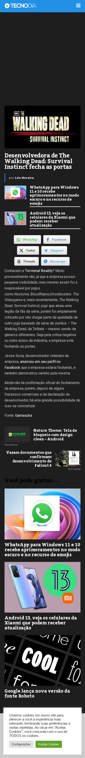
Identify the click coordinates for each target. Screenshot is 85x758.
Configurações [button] (21, 744)
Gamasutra (23, 415)
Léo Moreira (24, 178)
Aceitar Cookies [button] (48, 744)
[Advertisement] (42, 58)
